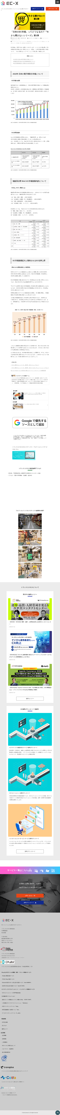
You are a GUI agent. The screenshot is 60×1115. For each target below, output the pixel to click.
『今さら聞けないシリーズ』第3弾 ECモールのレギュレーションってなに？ (30, 367)
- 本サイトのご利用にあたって (8, 1045)
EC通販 (17, 43)
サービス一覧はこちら (17, 870)
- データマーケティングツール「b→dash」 (11, 1013)
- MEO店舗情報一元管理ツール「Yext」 (11, 1009)
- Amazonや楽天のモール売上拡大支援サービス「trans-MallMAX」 (17, 982)
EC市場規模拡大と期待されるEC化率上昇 (24, 63)
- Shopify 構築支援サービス (8, 975)
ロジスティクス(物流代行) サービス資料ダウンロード (23, 747)
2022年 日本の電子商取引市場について (23, 59)
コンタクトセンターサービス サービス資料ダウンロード (24, 838)
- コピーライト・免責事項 (7, 1048)
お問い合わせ (51, 8)
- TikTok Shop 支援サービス (8, 979)
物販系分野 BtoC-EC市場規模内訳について (24, 61)
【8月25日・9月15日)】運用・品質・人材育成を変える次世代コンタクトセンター (30, 623)
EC (11, 352)
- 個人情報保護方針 (6, 1052)
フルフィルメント (22, 41)
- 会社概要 (4, 1035)
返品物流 (28, 43)
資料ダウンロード (36, 8)
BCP (31, 43)
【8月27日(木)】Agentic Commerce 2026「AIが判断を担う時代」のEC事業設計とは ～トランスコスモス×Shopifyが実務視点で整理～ (30, 688)
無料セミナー (30, 698)
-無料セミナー (5, 1029)
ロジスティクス (15, 41)
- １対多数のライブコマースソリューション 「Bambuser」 (15, 1003)
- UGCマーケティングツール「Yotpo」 (10, 1006)
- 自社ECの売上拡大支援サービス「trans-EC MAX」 (13, 985)
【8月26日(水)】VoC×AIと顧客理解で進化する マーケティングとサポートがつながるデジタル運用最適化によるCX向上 (30, 656)
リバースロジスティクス (36, 41)
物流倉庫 (29, 41)
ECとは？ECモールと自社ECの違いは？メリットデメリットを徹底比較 (28, 370)
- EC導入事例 (5, 1022)
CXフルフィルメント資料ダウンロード (19, 793)
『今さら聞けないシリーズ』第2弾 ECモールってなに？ (25, 365)
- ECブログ (4, 1025)
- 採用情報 (4, 1038)
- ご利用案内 (4, 1042)
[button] (57, 2)
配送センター (45, 41)
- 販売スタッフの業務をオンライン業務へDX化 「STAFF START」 (17, 999)
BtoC (12, 137)
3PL (20, 43)
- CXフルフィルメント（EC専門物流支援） (11, 992)
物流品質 (24, 43)
